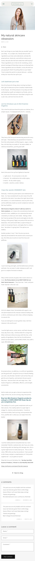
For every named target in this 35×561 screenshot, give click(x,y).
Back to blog (18, 473)
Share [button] (4, 47)
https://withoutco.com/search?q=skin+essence (14, 466)
